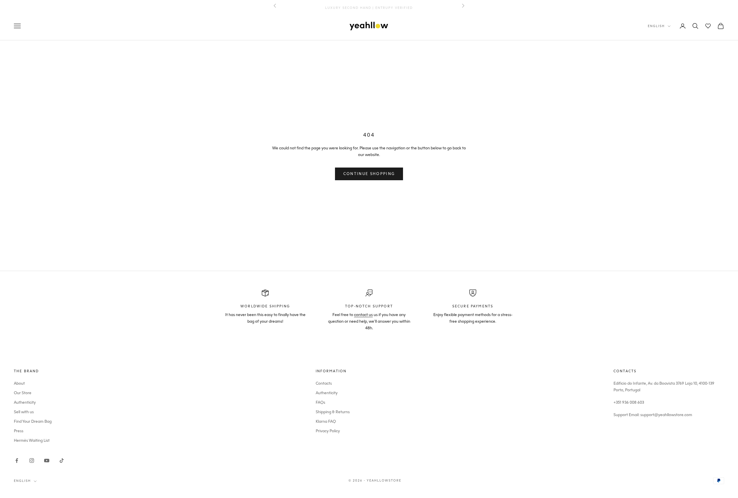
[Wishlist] (708, 25)
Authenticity (25, 402)
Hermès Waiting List (32, 440)
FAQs (320, 402)
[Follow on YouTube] (47, 460)
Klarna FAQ (326, 421)
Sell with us (24, 411)
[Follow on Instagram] (32, 460)
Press (18, 431)
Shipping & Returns (333, 411)
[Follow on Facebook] (17, 460)
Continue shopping (369, 174)
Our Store (22, 392)
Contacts (324, 383)
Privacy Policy (328, 431)
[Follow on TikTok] (62, 460)
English (656, 26)
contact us (363, 314)
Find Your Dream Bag (33, 421)
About (19, 383)
